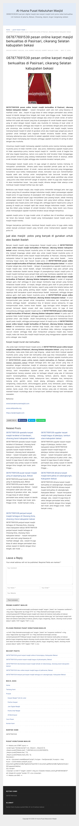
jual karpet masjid (33, 50)
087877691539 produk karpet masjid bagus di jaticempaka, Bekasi (29, 659)
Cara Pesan (10, 719)
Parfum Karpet (12, 702)
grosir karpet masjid (19, 29)
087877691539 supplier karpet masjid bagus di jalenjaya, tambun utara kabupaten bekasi (55, 435)
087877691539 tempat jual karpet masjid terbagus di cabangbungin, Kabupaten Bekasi (36, 674)
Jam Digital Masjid (14, 706)
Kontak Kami (10, 723)
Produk (8, 694)
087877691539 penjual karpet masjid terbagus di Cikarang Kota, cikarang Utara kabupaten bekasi (20, 516)
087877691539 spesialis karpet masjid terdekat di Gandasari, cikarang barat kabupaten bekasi (20, 435)
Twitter (32, 420)
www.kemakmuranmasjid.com (17, 403)
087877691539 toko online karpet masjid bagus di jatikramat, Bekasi (29, 670)
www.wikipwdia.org (13, 408)
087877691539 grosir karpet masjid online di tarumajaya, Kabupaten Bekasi (32, 655)
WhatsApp (41, 420)
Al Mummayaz (12, 715)
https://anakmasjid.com (15, 413)
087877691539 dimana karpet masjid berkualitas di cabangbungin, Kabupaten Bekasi (56, 476)
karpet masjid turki (50, 50)
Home (8, 29)
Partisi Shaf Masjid (14, 711)
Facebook (23, 420)
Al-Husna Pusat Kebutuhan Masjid (39, 10)
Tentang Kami (10, 689)
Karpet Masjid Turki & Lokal (17, 698)
